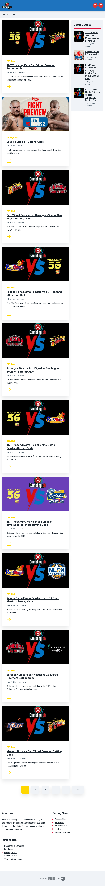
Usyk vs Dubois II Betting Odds (25, 141)
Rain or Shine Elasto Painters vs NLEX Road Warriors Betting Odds (33, 600)
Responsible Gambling (14, 846)
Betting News (12, 137)
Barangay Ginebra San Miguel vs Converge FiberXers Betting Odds (32, 676)
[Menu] (100, 5)
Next (77, 789)
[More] (9, 86)
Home (3, 14)
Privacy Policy (10, 852)
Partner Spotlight (63, 832)
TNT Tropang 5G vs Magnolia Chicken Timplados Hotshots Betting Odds (29, 523)
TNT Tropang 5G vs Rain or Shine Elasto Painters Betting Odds (31, 446)
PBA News (11, 61)
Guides (58, 829)
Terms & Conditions (13, 859)
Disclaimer (9, 849)
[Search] (95, 5)
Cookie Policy (10, 856)
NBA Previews (61, 826)
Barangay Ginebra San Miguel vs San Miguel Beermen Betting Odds (33, 370)
